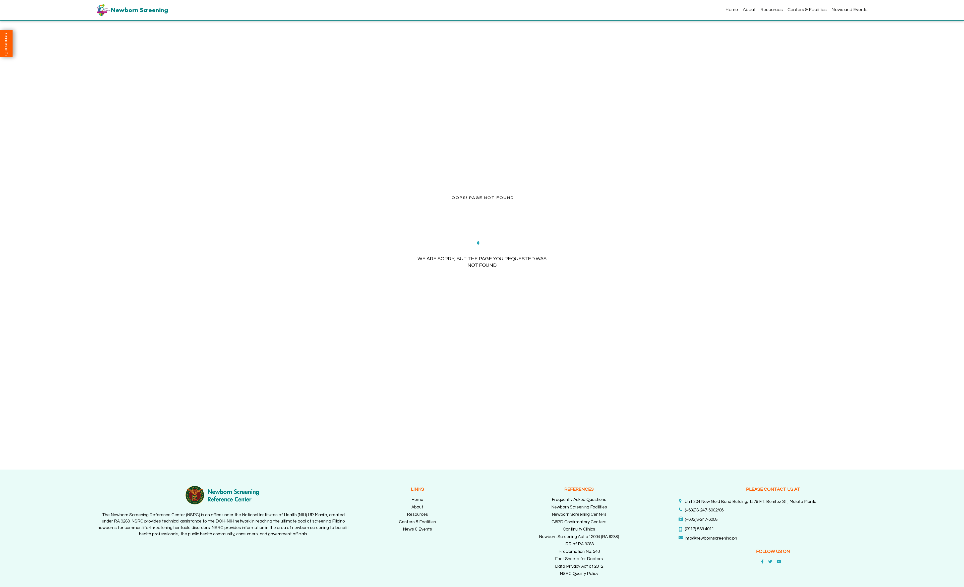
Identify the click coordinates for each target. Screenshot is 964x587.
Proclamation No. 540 (579, 551)
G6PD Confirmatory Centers (579, 522)
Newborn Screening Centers (579, 514)
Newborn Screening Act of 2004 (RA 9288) (579, 537)
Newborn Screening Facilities (579, 507)
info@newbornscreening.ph (711, 538)
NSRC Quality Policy (579, 573)
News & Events (417, 529)
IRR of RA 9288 (579, 544)
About (749, 10)
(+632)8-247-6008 (701, 519)
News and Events (849, 10)
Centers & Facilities (807, 10)
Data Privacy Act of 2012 (579, 566)
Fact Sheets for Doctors (579, 559)
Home (732, 10)
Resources (771, 10)
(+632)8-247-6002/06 (704, 510)
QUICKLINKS (6, 44)
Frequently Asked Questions (579, 499)
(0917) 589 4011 (699, 529)
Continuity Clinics (579, 529)
